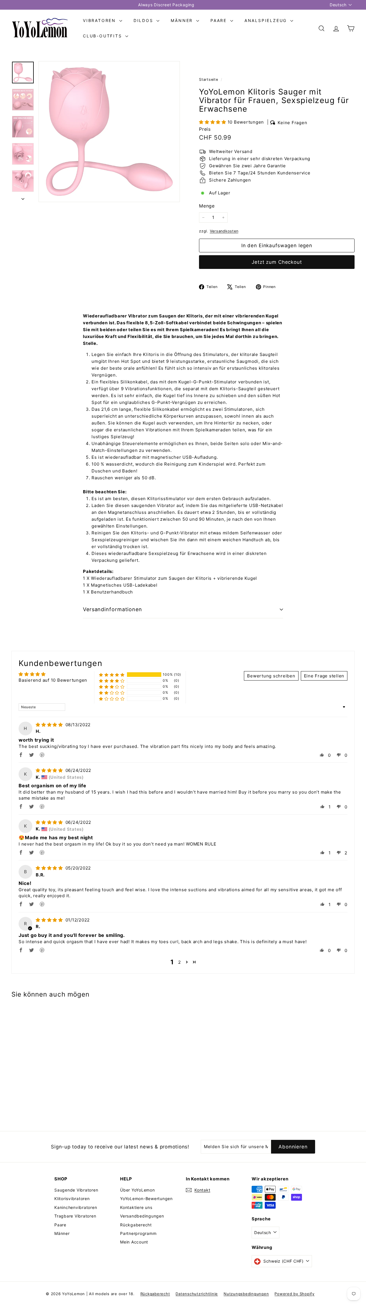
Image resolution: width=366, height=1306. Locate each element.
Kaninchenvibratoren (75, 1207)
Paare (219, 20)
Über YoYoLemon (137, 1190)
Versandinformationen (112, 609)
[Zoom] (109, 131)
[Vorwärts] (22, 197)
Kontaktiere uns (136, 1207)
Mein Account (134, 1241)
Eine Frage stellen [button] (324, 676)
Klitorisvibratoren (72, 1198)
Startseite (209, 79)
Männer (183, 20)
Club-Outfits (103, 35)
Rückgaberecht (136, 1224)
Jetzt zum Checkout (277, 262)
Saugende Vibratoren (76, 1190)
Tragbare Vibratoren (75, 1216)
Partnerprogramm (138, 1233)
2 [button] (179, 962)
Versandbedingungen (142, 1216)
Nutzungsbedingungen (246, 1293)
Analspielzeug (266, 20)
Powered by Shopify (294, 1293)
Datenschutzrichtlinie (197, 1293)
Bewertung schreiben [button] (271, 676)
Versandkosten (224, 231)
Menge (207, 206)
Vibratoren (100, 20)
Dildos (144, 20)
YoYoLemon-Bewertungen (146, 1198)
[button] (213, 122)
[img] (50, 724)
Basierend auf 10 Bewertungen (53, 680)
